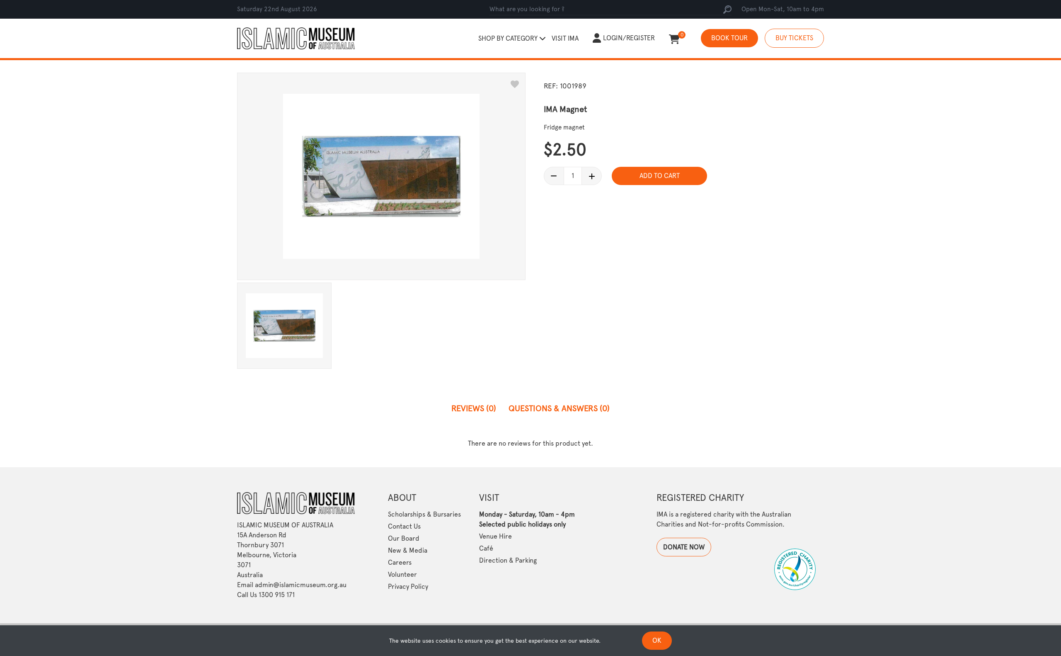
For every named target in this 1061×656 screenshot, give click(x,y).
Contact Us (404, 526)
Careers (400, 562)
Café (486, 548)
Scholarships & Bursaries (424, 514)
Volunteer (402, 574)
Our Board (403, 538)
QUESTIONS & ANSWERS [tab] (559, 408)
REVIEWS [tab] (473, 408)
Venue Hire (495, 536)
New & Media (407, 550)
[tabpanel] (530, 443)
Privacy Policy (408, 586)
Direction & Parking (508, 560)
